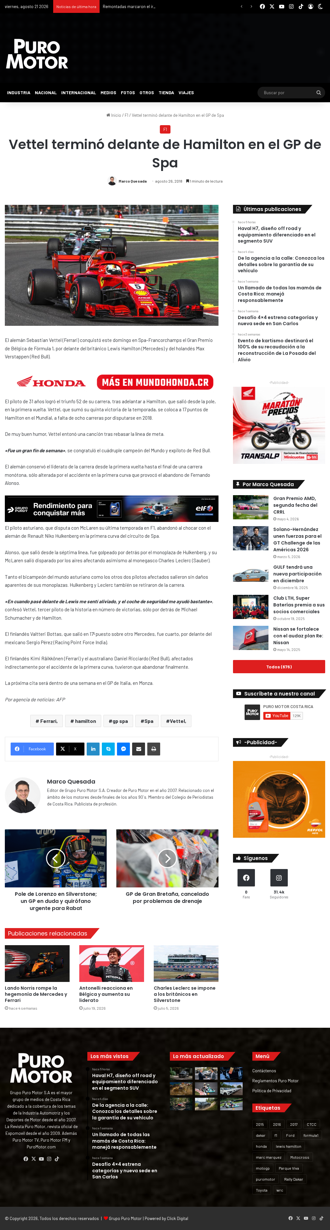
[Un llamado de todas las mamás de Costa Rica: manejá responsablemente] (231, 1073)
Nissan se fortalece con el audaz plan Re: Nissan (298, 636)
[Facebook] (26, 1159)
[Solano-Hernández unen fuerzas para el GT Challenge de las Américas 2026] (250, 538)
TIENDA (166, 92)
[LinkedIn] (93, 749)
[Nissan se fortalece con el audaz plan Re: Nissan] (250, 638)
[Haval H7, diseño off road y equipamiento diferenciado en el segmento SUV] (181, 1073)
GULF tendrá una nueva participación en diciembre (297, 574)
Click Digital (177, 1218)
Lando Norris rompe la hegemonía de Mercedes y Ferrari (36, 994)
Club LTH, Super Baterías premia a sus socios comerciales (299, 605)
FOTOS (128, 92)
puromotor (265, 1179)
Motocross (299, 1157)
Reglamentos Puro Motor (275, 1080)
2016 (277, 1124)
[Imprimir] (153, 749)
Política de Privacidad (271, 1090)
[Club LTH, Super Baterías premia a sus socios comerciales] (250, 607)
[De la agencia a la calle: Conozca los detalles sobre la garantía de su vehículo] (206, 1073)
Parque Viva (289, 1168)
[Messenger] (123, 749)
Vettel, (178, 721)
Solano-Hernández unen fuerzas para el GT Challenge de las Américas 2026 (297, 539)
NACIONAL (46, 92)
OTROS (147, 92)
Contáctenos (264, 1070)
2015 (260, 1124)
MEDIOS (108, 92)
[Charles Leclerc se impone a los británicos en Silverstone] (186, 963)
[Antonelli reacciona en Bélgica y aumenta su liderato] (111, 963)
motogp (263, 1168)
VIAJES (186, 92)
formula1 (311, 1135)
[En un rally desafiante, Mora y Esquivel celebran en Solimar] (181, 1104)
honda (261, 1146)
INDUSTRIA (18, 92)
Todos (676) (279, 666)
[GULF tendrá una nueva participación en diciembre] (250, 576)
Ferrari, (48, 721)
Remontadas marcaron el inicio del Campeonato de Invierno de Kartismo (170, 6)
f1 (276, 1135)
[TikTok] (57, 1159)
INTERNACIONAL (78, 92)
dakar (261, 1135)
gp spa (120, 721)
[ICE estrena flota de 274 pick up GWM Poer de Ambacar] (231, 1088)
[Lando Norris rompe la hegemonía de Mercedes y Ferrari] (37, 963)
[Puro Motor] (37, 54)
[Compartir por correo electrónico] (138, 749)
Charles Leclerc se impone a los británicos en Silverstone (185, 994)
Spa (148, 721)
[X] (33, 1159)
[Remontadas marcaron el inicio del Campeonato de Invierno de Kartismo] (231, 1104)
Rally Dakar (293, 1179)
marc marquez (268, 1157)
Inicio (115, 115)
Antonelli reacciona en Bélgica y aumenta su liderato (106, 994)
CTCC (311, 1124)
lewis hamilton (288, 1146)
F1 (126, 115)
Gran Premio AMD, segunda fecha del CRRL (295, 505)
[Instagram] (49, 1159)
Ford (290, 1135)
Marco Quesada (133, 181)
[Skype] (108, 749)
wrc (280, 1190)
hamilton (85, 721)
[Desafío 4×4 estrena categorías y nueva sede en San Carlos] (181, 1088)
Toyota (261, 1190)
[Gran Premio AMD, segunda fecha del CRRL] (250, 507)
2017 (294, 1124)
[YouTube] (41, 1159)
